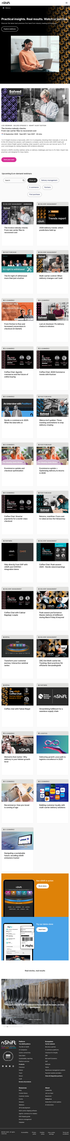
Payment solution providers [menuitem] (53, 1073)
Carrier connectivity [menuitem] (25, 1052)
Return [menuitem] (21, 1076)
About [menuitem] (47, 1088)
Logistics (35, 1019)
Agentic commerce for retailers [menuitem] (28, 1113)
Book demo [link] (43, 886)
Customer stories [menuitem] (24, 1096)
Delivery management (49, 180)
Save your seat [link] (9, 159)
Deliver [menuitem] (21, 1070)
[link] (35, 105)
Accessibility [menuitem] (24, 1132)
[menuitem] (24, 1044)
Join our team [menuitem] (49, 1093)
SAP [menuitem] (46, 1061)
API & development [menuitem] (24, 1107)
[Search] (23, 180)
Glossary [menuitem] (21, 1102)
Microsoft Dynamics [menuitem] (51, 1058)
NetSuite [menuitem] (47, 1064)
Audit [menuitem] (20, 1079)
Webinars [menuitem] (21, 1105)
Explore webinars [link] (10, 29)
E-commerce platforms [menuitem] (52, 1049)
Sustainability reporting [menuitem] (25, 1058)
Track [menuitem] (20, 1073)
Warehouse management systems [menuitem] (55, 1070)
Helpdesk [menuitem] (21, 1122)
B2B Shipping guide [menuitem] (24, 1116)
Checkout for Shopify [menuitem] (51, 1052)
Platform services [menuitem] (24, 1061)
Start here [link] (42, 929)
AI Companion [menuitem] (23, 1049)
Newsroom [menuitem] (48, 1096)
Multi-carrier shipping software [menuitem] (28, 1110)
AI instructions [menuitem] (49, 1105)
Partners (47, 187)
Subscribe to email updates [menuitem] (53, 1102)
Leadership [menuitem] (48, 1090)
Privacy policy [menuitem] (34, 1133)
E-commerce (34, 187)
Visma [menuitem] (47, 1067)
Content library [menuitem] (23, 1093)
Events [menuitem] (21, 1099)
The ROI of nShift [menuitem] (24, 1047)
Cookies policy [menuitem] (42, 1133)
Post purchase (34, 194)
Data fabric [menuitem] (22, 1055)
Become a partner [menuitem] (50, 1047)
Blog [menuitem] (20, 1090)
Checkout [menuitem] (22, 1067)
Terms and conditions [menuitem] (66, 1133)
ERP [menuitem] (46, 1055)
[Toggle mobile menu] (66, 2)
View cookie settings (51, 1133)
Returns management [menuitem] (25, 1119)
